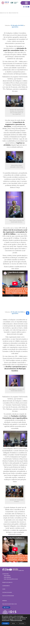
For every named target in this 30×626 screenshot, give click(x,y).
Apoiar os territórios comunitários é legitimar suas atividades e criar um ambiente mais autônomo (15, 21)
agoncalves (15, 27)
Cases (3, 589)
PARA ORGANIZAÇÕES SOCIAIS (11, 579)
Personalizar (21, 623)
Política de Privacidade (8, 595)
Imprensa (4, 600)
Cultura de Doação (7, 592)
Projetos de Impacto (7, 582)
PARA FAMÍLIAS (7, 575)
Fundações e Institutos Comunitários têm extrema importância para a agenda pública (15, 309)
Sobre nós (21, 570)
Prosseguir (5, 623)
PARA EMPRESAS (7, 577)
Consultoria (5, 573)
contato (7, 607)
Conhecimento (6, 585)
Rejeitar (13, 623)
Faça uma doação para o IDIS (9, 604)
